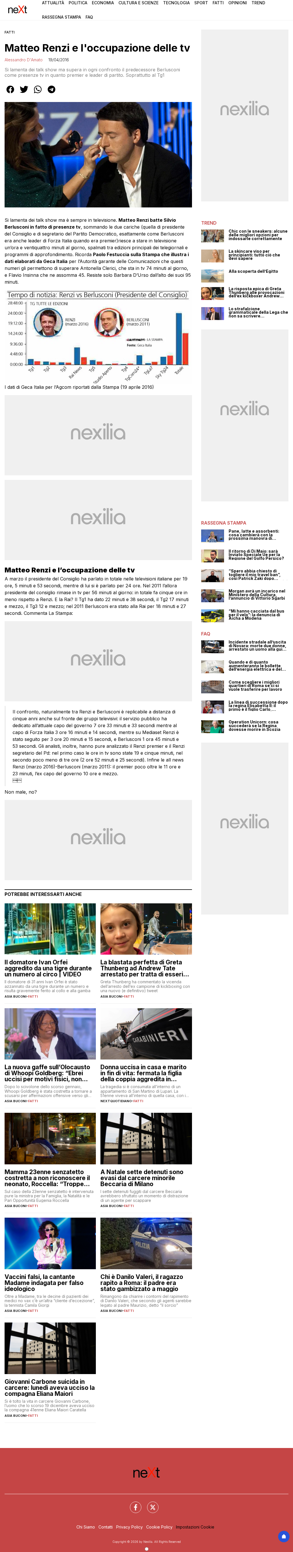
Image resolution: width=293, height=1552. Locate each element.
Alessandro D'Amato (24, 59)
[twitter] (24, 93)
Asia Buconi (15, 996)
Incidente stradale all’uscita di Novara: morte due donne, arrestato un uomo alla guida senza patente (258, 645)
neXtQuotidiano (116, 1101)
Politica (78, 2)
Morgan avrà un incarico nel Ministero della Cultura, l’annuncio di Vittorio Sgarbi (257, 594)
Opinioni (237, 2)
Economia (103, 2)
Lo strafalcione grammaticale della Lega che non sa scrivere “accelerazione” (258, 312)
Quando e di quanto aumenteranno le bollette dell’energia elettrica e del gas (255, 665)
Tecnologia (176, 2)
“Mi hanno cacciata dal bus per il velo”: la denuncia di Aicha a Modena (256, 614)
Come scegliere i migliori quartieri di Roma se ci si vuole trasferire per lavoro (255, 685)
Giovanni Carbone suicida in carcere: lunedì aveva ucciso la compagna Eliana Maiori (50, 1388)
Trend (258, 2)
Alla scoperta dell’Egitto (253, 271)
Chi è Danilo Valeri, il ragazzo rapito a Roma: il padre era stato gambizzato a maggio (141, 1283)
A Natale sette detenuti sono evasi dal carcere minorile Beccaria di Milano (141, 1178)
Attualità (53, 2)
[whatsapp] (37, 93)
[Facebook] (132, 1504)
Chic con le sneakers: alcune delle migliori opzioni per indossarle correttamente (258, 234)
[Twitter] (149, 1504)
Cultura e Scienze (138, 2)
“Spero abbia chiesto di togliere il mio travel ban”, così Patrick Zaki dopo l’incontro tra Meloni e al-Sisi (258, 574)
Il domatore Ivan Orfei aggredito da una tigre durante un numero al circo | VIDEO (48, 968)
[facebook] (10, 93)
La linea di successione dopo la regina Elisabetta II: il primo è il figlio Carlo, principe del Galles (258, 706)
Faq (89, 17)
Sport (201, 2)
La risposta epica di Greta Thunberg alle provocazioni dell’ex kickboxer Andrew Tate (256, 292)
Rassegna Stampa (61, 17)
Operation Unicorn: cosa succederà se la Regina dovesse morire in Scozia (254, 725)
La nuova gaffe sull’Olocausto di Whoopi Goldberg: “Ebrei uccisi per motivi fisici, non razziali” (47, 1073)
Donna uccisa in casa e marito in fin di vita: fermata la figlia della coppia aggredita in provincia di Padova (143, 1073)
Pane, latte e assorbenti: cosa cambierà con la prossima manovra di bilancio (254, 534)
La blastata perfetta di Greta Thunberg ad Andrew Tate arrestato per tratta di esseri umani (141, 968)
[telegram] (51, 93)
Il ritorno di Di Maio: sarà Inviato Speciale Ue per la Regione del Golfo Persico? (256, 555)
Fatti (218, 2)
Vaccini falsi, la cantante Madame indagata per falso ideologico (44, 1283)
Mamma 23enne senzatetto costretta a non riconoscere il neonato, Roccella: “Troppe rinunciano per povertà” (47, 1178)
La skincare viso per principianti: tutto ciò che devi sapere (254, 255)
